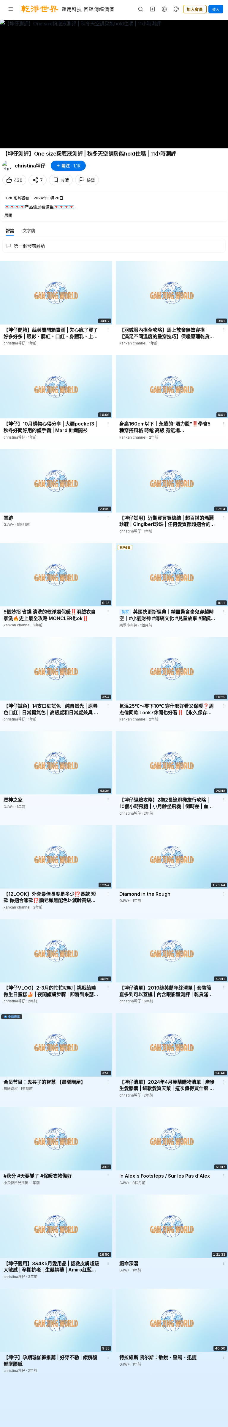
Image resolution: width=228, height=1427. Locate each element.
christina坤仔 (30, 166)
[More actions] (108, 330)
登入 (216, 9)
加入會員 (195, 9)
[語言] (164, 9)
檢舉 (91, 180)
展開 (8, 215)
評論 (10, 230)
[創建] (153, 9)
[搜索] (141, 9)
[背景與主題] (176, 9)
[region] (114, 84)
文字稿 (29, 230)
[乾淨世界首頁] (39, 9)
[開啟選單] (10, 9)
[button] (114, 206)
